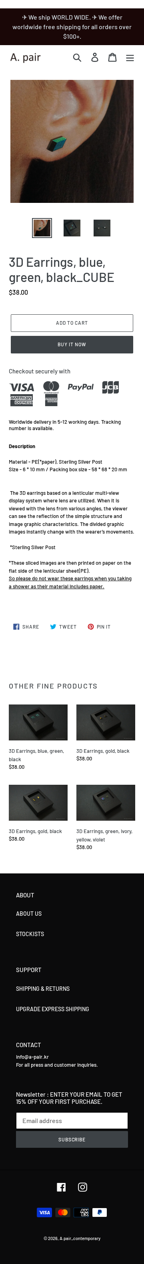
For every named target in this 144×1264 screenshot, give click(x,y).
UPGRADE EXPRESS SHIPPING (52, 1009)
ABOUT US (29, 913)
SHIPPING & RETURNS (43, 988)
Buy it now (72, 344)
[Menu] (130, 57)
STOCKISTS (30, 934)
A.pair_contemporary (80, 1238)
